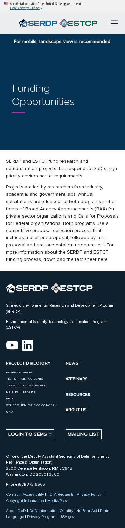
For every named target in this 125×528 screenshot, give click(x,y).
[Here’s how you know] (62, 6)
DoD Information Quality (51, 510)
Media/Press (58, 500)
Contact (12, 494)
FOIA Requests (60, 494)
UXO (9, 412)
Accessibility (33, 494)
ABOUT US (76, 409)
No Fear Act (86, 510)
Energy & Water (19, 373)
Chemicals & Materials (25, 385)
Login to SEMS (28, 434)
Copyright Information (25, 500)
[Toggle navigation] (114, 23)
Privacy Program (41, 516)
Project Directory (28, 363)
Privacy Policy (89, 494)
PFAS (9, 399)
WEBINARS (77, 379)
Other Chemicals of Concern (31, 405)
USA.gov (67, 516)
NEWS (72, 363)
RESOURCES (78, 394)
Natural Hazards (21, 392)
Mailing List (83, 434)
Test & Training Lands (24, 379)
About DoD (16, 510)
